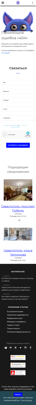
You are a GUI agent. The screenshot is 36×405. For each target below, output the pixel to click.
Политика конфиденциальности (18, 332)
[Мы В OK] (30, 347)
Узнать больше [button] (26, 400)
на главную (6, 53)
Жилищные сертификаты (16, 322)
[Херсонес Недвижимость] (18, 3)
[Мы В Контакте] (10, 347)
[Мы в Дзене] (20, 347)
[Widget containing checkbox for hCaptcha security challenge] (17, 134)
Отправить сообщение (18, 145)
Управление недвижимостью (17, 315)
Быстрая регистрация (15, 311)
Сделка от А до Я (13, 325)
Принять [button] (18, 394)
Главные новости (13, 328)
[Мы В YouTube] (16, 347)
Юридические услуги (14, 318)
